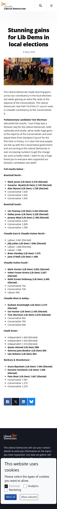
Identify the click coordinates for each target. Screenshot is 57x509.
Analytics (33, 486)
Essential (14, 486)
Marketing (15, 490)
